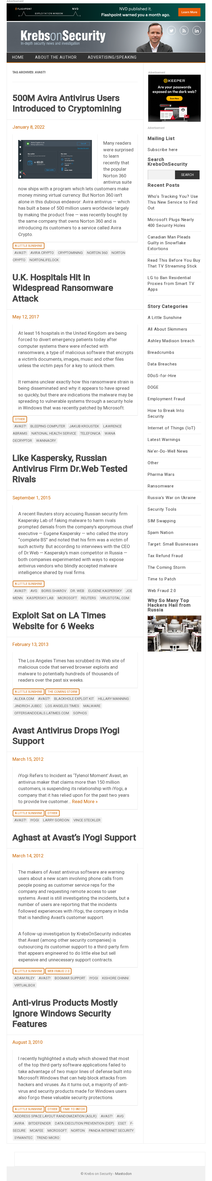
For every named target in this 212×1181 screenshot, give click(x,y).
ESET (122, 1123)
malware (91, 706)
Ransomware (161, 486)
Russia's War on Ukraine (172, 497)
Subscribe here (163, 149)
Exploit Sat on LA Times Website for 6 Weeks (59, 620)
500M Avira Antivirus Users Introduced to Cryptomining (66, 103)
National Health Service (53, 433)
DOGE (153, 387)
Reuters (88, 598)
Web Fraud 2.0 (58, 971)
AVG (33, 591)
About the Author (56, 57)
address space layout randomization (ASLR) (55, 1116)
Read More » (85, 801)
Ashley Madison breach (171, 340)
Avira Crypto (42, 253)
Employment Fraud (166, 398)
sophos (80, 713)
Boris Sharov (53, 591)
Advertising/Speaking (112, 57)
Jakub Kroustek (84, 426)
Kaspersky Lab (40, 598)
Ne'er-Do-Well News (168, 451)
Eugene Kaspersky (105, 591)
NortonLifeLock (44, 260)
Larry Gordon (56, 820)
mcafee (36, 1130)
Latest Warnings (164, 439)
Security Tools (162, 509)
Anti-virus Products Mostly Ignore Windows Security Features (65, 1013)
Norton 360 (97, 253)
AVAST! (20, 253)
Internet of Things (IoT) (171, 427)
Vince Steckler (86, 820)
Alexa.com (24, 699)
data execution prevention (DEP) (84, 1123)
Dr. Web (77, 591)
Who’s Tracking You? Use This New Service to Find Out (173, 202)
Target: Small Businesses (173, 544)
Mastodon (123, 1174)
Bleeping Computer (47, 426)
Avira (19, 1123)
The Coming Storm (62, 692)
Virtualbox (24, 985)
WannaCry (46, 440)
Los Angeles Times (62, 706)
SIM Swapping (162, 520)
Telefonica (90, 433)
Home (18, 57)
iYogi (34, 820)
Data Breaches (162, 364)
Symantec (23, 1138)
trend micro (48, 1138)
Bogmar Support (70, 978)
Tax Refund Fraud (165, 555)
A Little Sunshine (28, 246)
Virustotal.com (114, 598)
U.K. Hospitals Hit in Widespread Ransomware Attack (62, 288)
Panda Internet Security (111, 1130)
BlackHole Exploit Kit (74, 699)
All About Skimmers (167, 329)
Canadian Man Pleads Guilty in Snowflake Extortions (169, 243)
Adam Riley (24, 978)
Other (20, 419)
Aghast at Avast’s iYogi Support (74, 837)
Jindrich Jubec (27, 706)
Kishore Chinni (115, 978)
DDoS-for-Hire (162, 375)
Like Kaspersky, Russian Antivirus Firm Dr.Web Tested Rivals (70, 468)
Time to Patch (74, 1109)
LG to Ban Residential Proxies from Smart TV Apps (171, 283)
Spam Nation (161, 532)
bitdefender (39, 1123)
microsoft (67, 598)
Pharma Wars (161, 474)
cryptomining (70, 253)
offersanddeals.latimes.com (41, 713)
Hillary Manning (113, 699)
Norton (78, 1130)
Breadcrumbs (161, 352)
